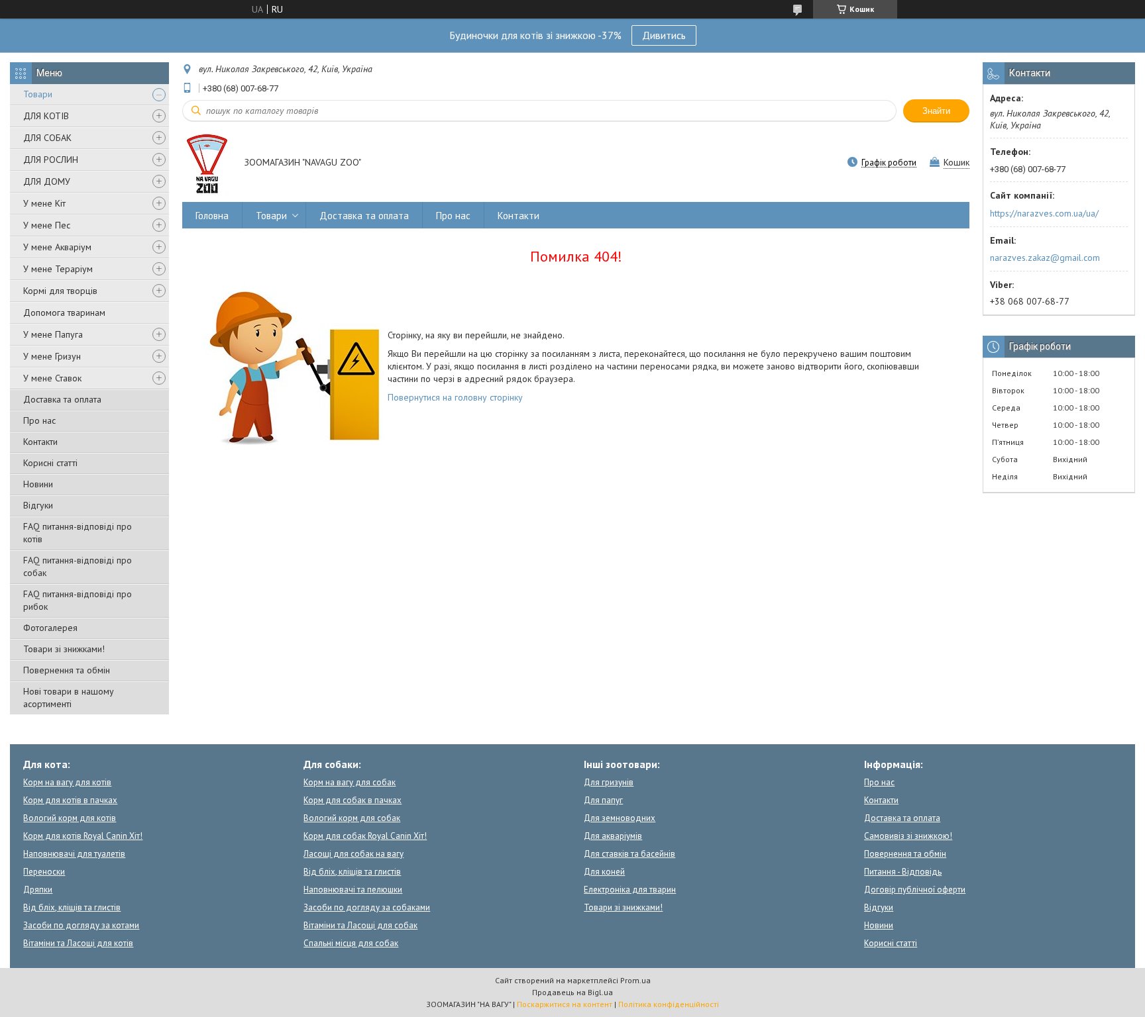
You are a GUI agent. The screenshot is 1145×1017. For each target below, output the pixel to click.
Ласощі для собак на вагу (353, 853)
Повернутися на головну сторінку (455, 397)
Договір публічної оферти (914, 889)
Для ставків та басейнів (629, 853)
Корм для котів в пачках (70, 800)
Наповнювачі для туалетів (74, 853)
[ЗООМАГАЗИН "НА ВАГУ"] (207, 163)
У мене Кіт (44, 203)
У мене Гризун (52, 356)
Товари (37, 94)
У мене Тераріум (58, 269)
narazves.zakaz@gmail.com (1045, 258)
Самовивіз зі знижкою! (908, 836)
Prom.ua (635, 980)
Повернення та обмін (66, 670)
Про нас (39, 420)
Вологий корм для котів (69, 818)
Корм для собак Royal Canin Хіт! (365, 836)
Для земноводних (619, 818)
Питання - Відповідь (903, 871)
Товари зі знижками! (64, 649)
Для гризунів (608, 782)
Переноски (44, 871)
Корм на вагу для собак (349, 782)
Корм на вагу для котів (67, 782)
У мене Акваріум (57, 247)
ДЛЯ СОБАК (47, 138)
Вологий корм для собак (351, 818)
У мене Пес (46, 225)
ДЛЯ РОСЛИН (50, 160)
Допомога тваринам (64, 312)
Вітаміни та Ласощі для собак (360, 925)
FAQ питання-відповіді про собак (77, 566)
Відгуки (38, 505)
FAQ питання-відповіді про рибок (77, 600)
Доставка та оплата (62, 399)
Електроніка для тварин (630, 889)
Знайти (936, 111)
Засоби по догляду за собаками (366, 907)
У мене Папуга (53, 334)
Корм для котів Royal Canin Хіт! (82, 836)
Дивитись (664, 35)
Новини (38, 484)
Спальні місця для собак (350, 943)
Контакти (40, 442)
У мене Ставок (52, 378)
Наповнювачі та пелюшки (352, 889)
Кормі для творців (60, 291)
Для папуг (603, 800)
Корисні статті (50, 463)
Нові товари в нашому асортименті (68, 697)
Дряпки (37, 889)
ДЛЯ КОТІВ (46, 116)
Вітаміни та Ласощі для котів (78, 943)
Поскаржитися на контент (564, 1004)
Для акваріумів (613, 836)
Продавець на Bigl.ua (572, 992)
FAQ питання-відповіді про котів (77, 532)
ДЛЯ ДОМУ (46, 181)
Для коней (604, 871)
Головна (212, 215)
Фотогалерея (50, 628)
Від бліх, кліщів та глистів (72, 907)
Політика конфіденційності (668, 1004)
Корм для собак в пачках (352, 800)
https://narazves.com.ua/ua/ (1044, 213)
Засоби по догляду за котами (81, 925)
